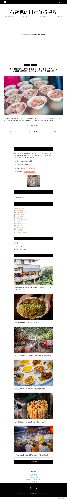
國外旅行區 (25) (19, 229)
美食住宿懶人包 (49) (20, 212)
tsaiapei (53, 131)
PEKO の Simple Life (33, 480)
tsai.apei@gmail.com (29, 171)
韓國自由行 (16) (19, 218)
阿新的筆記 (33, 475)
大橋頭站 (34, 65)
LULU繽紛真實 (33, 477)
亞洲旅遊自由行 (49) (20, 227)
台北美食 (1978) (19, 221)
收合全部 (21, 208)
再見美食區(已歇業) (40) (21, 232)
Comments (13, 131)
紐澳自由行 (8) (19, 210)
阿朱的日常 (33, 482)
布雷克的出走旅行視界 (33, 12)
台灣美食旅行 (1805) (20, 223)
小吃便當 (27, 65)
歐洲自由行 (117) (19, 225)
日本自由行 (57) (19, 216)
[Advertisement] (33, 52)
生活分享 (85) (18, 231)
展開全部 (16, 208)
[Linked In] (36, 131)
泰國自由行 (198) (19, 214)
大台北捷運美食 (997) (20, 219)
